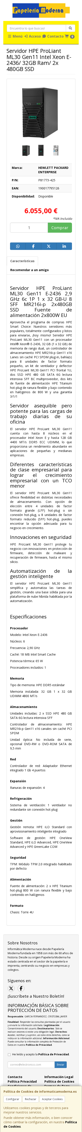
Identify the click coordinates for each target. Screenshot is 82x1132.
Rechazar (30, 1099)
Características (22, 261)
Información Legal (58, 1077)
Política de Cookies (59, 1081)
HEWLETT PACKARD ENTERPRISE (53, 170)
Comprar (59, 227)
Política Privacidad (22, 1081)
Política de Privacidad (39, 1044)
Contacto (55, 36)
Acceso (34, 36)
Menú (17, 36)
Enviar (60, 1064)
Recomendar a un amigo (29, 270)
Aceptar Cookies (52, 1099)
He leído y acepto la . (41, 1054)
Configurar (12, 1099)
